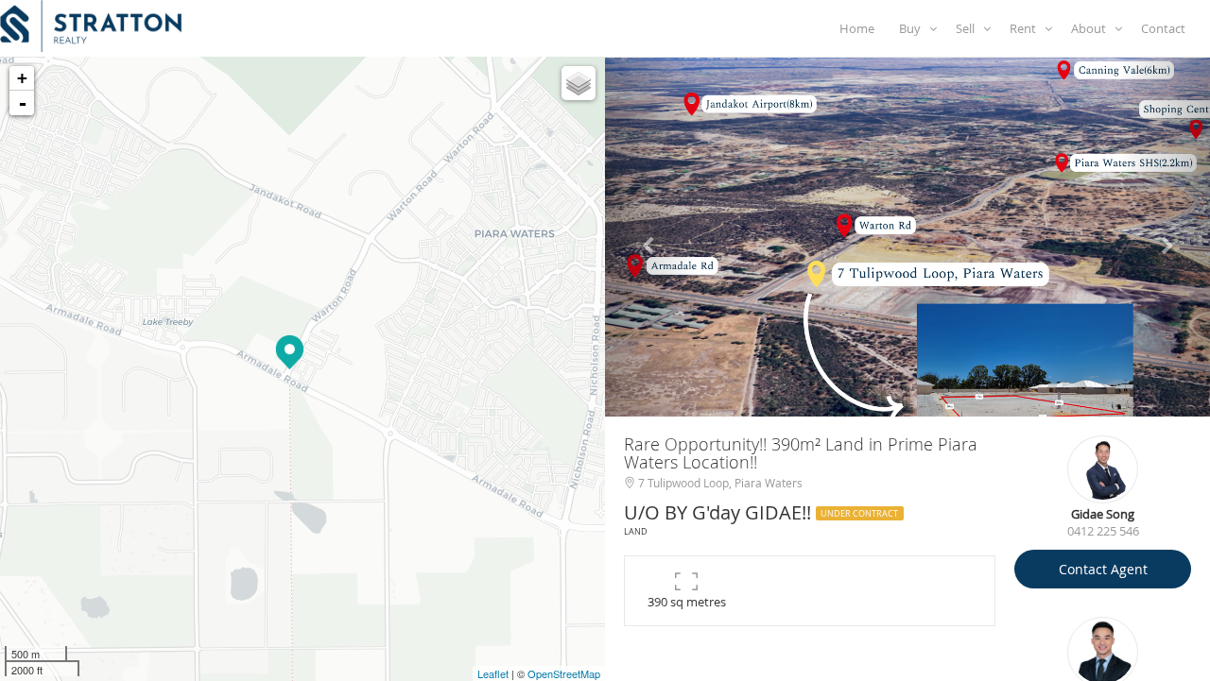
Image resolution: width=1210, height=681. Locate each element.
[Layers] (579, 83)
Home (859, 28)
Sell (969, 28)
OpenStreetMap (563, 673)
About (1093, 28)
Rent (1027, 28)
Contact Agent (1103, 569)
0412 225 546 (1103, 530)
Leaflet (493, 673)
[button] (650, 237)
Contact (1166, 28)
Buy (914, 28)
